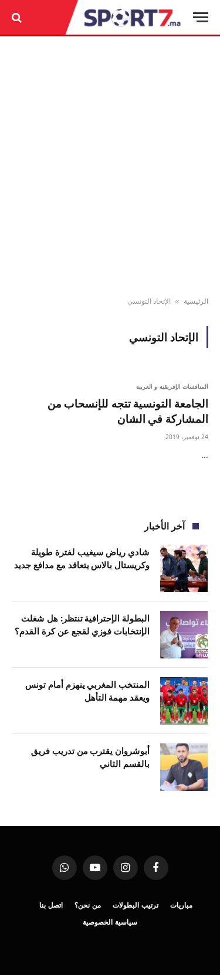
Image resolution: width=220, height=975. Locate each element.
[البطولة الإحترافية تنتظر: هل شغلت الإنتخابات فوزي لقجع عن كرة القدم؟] (184, 634)
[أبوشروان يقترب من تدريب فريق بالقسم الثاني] (184, 767)
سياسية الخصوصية (110, 922)
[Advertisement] (110, 167)
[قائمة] (200, 17)
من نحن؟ (88, 905)
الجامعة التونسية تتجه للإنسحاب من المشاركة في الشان (128, 411)
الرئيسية (196, 301)
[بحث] (18, 17)
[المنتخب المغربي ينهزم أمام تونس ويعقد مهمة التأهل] (184, 701)
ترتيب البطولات (135, 905)
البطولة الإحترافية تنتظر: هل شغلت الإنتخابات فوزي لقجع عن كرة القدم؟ (82, 624)
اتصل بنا (51, 905)
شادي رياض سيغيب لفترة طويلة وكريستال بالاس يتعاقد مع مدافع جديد (82, 558)
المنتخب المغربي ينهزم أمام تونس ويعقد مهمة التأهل (87, 690)
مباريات (181, 905)
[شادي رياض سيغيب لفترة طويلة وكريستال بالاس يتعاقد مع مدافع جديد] (184, 568)
